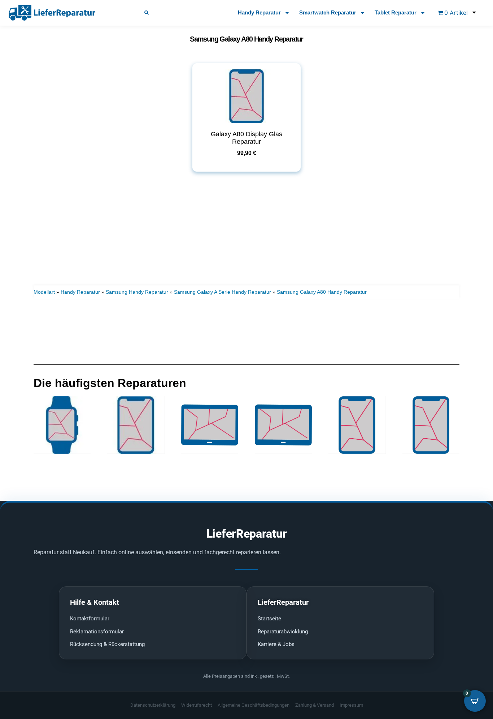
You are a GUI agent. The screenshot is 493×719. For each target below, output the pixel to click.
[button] (146, 13)
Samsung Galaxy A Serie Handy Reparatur (222, 292)
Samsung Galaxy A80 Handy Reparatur (322, 292)
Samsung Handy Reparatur (137, 292)
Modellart (44, 292)
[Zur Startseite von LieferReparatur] (68, 12)
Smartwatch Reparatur (327, 12)
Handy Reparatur (259, 12)
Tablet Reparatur (395, 12)
